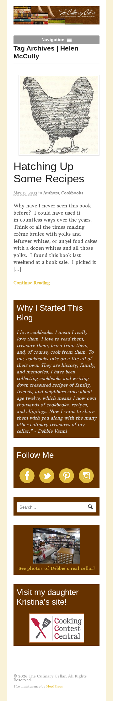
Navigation (53, 39)
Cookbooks (72, 192)
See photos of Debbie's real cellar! (57, 568)
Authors (51, 192)
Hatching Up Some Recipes (48, 172)
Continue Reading (31, 283)
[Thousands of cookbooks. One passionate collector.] (56, 21)
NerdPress (54, 686)
